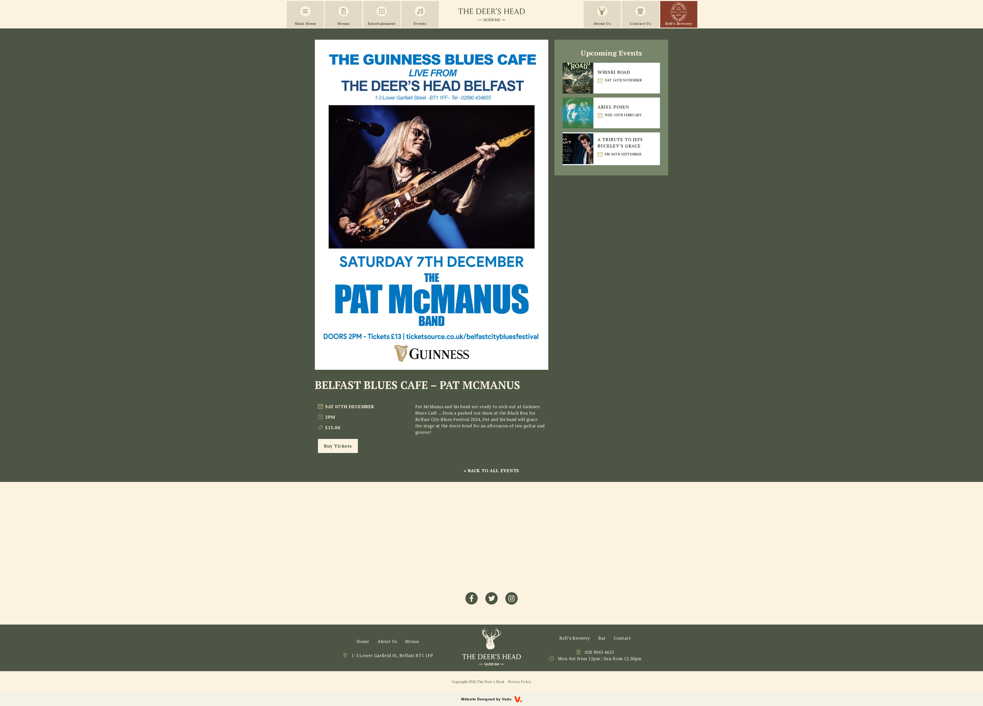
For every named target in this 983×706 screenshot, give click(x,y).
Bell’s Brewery (574, 638)
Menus (412, 641)
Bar (602, 638)
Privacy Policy (519, 681)
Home (363, 641)
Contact (622, 638)
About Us (387, 641)
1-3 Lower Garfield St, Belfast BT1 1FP (392, 655)
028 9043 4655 (599, 652)
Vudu (507, 699)
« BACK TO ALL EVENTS (491, 470)
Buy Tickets (338, 446)
